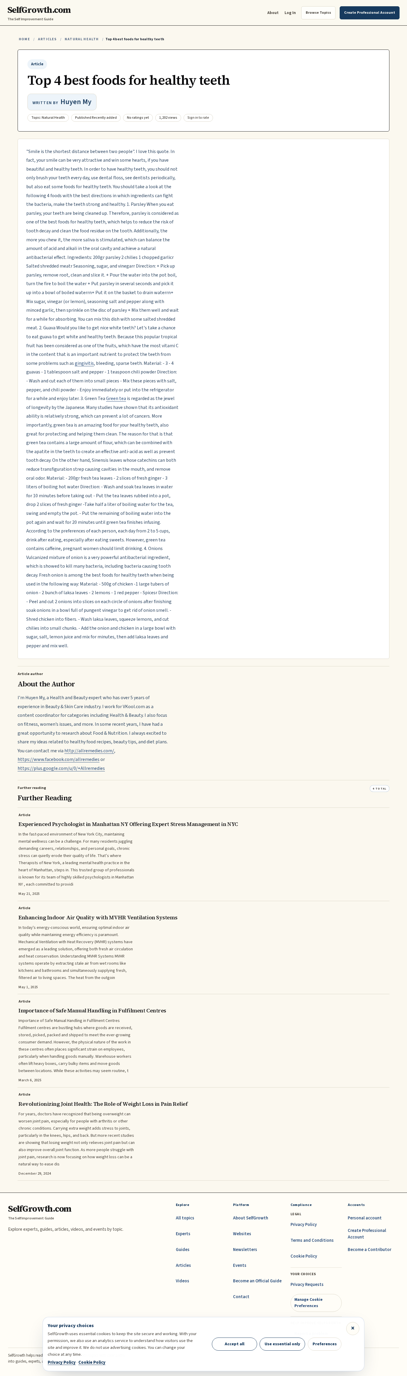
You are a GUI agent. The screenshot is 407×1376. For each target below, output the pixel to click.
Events (239, 1265)
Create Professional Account (367, 1233)
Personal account (365, 1218)
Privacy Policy (304, 1224)
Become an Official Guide (257, 1281)
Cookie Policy (304, 1256)
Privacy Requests (307, 1284)
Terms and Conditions (312, 1240)
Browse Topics (318, 12)
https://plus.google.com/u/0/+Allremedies (61, 768)
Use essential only (282, 1344)
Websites (242, 1234)
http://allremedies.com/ (89, 751)
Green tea (116, 398)
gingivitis (84, 363)
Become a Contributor (369, 1250)
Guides (182, 1250)
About (273, 13)
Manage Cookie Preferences (308, 1302)
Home (24, 39)
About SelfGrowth (250, 1218)
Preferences (325, 1344)
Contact (241, 1297)
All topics (185, 1218)
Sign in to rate (198, 117)
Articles (47, 39)
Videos (182, 1281)
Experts (183, 1234)
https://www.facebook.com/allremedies (59, 759)
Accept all (234, 1344)
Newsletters (245, 1250)
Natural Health (82, 39)
